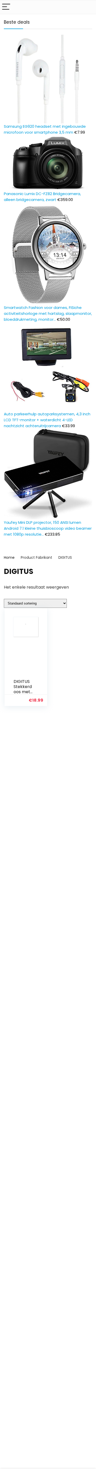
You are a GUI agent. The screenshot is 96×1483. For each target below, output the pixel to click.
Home (9, 557)
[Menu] (6, 7)
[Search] (88, 7)
